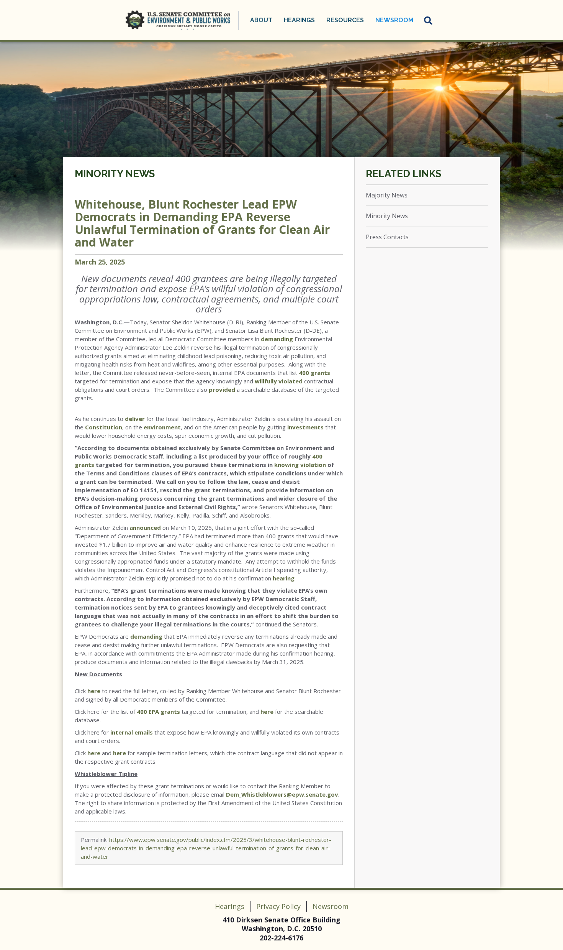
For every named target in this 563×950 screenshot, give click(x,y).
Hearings (229, 906)
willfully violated (279, 381)
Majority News (387, 195)
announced (145, 527)
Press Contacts (387, 237)
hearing (284, 578)
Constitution (103, 427)
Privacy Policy (278, 906)
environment (162, 427)
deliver (135, 418)
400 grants (314, 372)
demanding (277, 339)
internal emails (131, 732)
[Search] (428, 20)
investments (305, 427)
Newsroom (331, 906)
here (93, 691)
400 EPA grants (158, 711)
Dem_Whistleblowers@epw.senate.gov (282, 794)
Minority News (115, 173)
